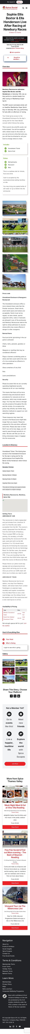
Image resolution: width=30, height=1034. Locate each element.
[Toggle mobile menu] (27, 8)
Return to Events (15, 32)
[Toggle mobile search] (23, 8)
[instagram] (13, 1026)
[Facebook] (11, 696)
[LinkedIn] (18, 696)
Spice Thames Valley (18, 48)
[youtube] (19, 1026)
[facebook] (16, 1026)
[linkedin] (10, 1026)
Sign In (19, 2)
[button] (15, 58)
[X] (15, 696)
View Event (15, 827)
